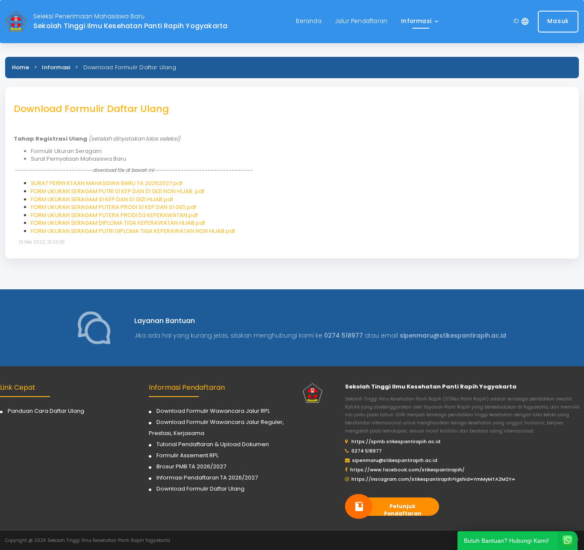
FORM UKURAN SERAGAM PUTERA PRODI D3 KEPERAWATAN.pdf (114, 215)
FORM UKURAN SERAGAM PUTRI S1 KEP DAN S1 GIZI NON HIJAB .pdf (117, 191)
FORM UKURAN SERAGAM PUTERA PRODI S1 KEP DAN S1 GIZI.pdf (113, 207)
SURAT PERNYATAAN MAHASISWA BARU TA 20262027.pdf (107, 183)
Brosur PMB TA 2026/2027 (191, 466)
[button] (420, 22)
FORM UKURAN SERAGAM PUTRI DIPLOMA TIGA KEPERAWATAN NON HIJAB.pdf (133, 231)
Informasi (56, 67)
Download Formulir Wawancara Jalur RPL (213, 411)
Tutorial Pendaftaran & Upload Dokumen (212, 444)
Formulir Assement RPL (187, 455)
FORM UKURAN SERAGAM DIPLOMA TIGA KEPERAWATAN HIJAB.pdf (118, 223)
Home (20, 67)
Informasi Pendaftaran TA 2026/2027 (207, 478)
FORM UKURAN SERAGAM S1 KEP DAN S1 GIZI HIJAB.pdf (102, 199)
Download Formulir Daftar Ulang (200, 489)
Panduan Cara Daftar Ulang (46, 411)
